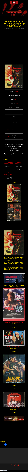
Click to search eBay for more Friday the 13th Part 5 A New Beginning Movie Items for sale (14, 264)
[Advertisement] (14, 45)
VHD (16, 99)
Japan (16, 91)
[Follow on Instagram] (14, 2)
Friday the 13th (14, 118)
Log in (8, 136)
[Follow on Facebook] (11, 2)
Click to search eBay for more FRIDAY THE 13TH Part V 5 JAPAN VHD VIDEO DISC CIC (13, 259)
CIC (14, 124)
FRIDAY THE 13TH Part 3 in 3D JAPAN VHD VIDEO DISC (8, 164)
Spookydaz (7, 28)
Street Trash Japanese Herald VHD (8, 174)
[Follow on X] (17, 2)
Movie (16, 103)
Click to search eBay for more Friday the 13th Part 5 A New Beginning (13, 269)
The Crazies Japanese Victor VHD (18, 164)
